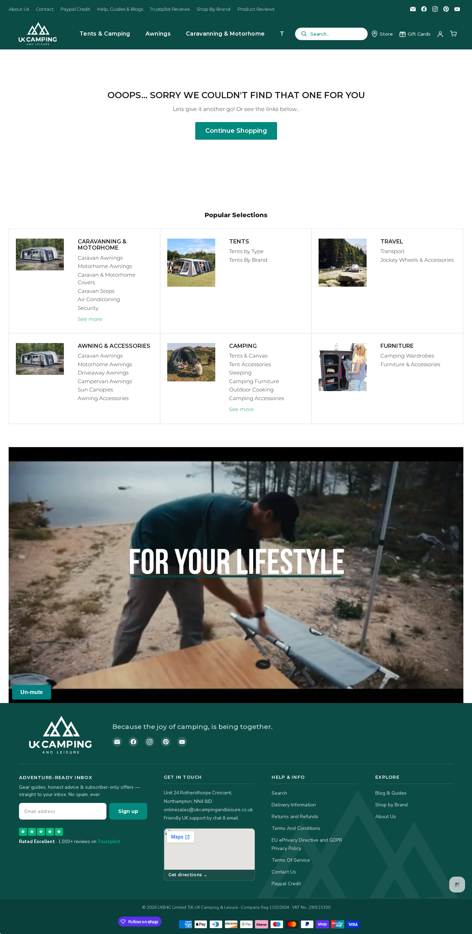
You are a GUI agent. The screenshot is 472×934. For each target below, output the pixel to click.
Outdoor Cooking (251, 389)
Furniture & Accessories (410, 364)
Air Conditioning (99, 299)
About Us (19, 9)
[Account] (440, 34)
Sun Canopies (95, 389)
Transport (392, 251)
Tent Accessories (250, 364)
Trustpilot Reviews (170, 9)
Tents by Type (246, 251)
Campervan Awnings (105, 381)
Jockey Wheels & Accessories (417, 260)
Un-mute (31, 692)
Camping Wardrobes (407, 355)
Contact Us (284, 872)
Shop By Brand (213, 9)
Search (279, 793)
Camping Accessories (256, 398)
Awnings (158, 33)
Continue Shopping (236, 131)
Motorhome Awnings (105, 266)
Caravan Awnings (100, 258)
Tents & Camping (104, 33)
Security (88, 308)
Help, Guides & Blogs (120, 9)
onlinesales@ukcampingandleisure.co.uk (208, 809)
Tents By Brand (248, 260)
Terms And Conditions (296, 828)
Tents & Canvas (248, 355)
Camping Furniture (254, 381)
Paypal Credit (75, 9)
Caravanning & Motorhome (225, 33)
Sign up (128, 811)
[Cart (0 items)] (453, 34)
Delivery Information (294, 805)
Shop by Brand (391, 805)
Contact (45, 9)
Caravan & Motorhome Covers (106, 278)
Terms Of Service (291, 860)
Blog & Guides (391, 793)
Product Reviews (255, 9)
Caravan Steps (96, 291)
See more (90, 319)
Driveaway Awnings (103, 372)
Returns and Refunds (295, 816)
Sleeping (240, 372)
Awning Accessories (103, 398)
